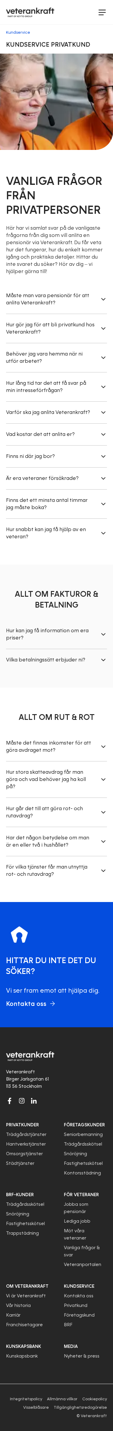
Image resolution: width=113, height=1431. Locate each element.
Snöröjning (75, 1153)
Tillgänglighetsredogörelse (80, 1407)
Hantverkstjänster (26, 1144)
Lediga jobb (77, 1221)
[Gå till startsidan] (30, 12)
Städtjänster (20, 1163)
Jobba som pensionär (76, 1208)
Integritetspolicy (26, 1399)
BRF (68, 1324)
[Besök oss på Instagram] (21, 1100)
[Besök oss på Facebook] (9, 1100)
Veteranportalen (82, 1264)
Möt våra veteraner (75, 1234)
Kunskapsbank (22, 1356)
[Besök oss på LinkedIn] (33, 1100)
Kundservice (79, 1286)
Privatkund (75, 1305)
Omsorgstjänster (24, 1153)
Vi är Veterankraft (26, 1296)
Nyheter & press (81, 1356)
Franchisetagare (24, 1324)
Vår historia (18, 1305)
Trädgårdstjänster (26, 1134)
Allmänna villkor (62, 1399)
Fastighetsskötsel (83, 1163)
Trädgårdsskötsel (83, 1144)
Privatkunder (22, 1125)
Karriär (13, 1315)
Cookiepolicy (94, 1399)
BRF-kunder (20, 1194)
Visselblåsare (36, 1407)
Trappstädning (22, 1233)
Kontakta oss (78, 1296)
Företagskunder (84, 1125)
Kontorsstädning (82, 1173)
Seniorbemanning (83, 1134)
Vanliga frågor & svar (82, 1251)
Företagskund (79, 1315)
